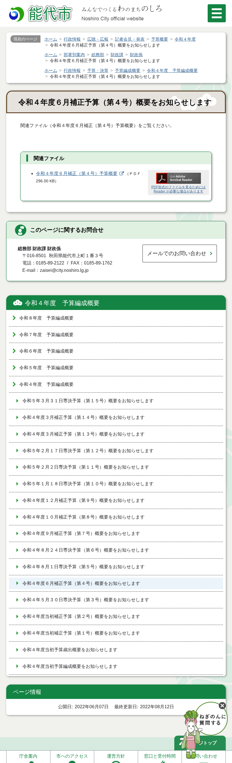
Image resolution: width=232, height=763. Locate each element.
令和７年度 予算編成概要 (46, 334)
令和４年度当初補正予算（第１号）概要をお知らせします (81, 633)
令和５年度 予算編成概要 (46, 367)
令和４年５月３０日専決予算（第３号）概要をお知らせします (85, 599)
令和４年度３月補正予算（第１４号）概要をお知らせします (83, 417)
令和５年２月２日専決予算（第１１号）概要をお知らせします (85, 467)
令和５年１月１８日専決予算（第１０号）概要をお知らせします (88, 483)
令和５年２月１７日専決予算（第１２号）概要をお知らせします (88, 450)
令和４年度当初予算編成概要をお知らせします (69, 666)
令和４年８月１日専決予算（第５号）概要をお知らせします (83, 566)
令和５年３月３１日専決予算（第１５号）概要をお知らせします (88, 400)
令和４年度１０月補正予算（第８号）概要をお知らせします (83, 517)
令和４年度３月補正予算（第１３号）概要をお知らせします (83, 434)
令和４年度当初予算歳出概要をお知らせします (69, 649)
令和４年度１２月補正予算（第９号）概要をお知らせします (83, 500)
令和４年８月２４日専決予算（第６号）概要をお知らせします (85, 550)
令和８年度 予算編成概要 (46, 318)
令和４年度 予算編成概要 (62, 303)
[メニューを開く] (217, 13)
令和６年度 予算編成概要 (46, 351)
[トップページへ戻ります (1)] (41, 14)
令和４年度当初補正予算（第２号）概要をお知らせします (81, 616)
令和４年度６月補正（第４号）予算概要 (76, 173)
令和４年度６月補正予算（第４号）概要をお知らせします (81, 583)
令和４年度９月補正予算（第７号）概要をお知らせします (81, 533)
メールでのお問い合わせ (176, 253)
